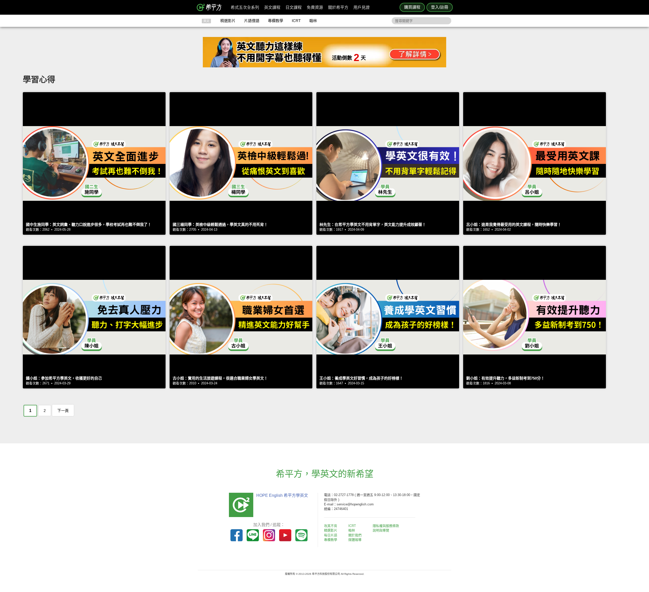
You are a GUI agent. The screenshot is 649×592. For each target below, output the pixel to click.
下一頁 (63, 410)
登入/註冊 (439, 7)
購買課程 (412, 7)
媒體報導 (355, 540)
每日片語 (330, 535)
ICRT (296, 20)
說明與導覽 (381, 530)
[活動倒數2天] (324, 66)
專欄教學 (275, 20)
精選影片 (228, 20)
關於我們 (355, 535)
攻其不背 (330, 526)
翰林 (313, 20)
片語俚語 (251, 20)
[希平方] (211, 7)
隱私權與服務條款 (386, 526)
